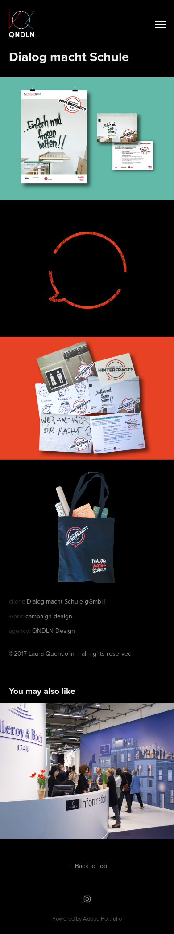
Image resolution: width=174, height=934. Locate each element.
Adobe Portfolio (102, 918)
